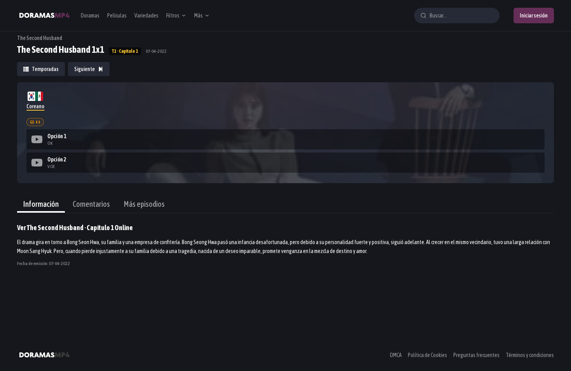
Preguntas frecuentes (476, 355)
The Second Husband (39, 38)
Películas (117, 15)
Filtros (172, 15)
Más (198, 15)
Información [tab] (41, 203)
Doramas (90, 15)
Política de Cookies (427, 355)
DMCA (396, 355)
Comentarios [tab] (91, 203)
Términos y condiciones (530, 355)
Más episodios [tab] (144, 203)
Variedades (146, 15)
